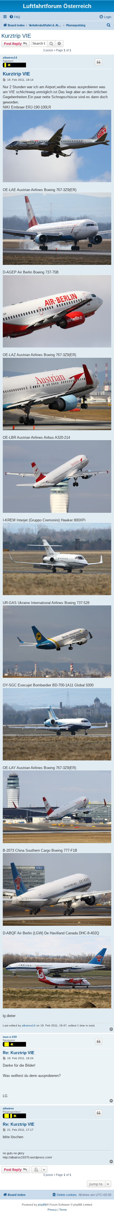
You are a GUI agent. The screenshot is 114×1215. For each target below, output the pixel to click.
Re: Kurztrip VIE (18, 1052)
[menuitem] (14, 17)
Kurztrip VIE (16, 36)
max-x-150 (10, 1036)
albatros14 (10, 57)
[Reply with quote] (98, 62)
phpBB (42, 1204)
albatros (8, 1108)
